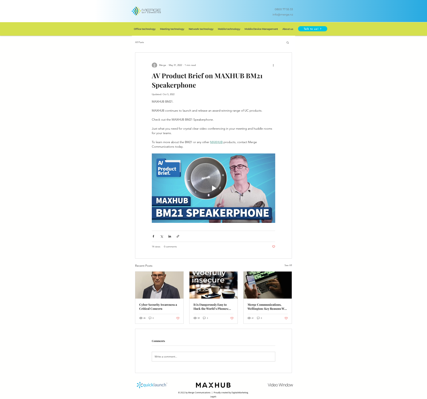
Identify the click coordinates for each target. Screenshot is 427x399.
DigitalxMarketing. (240, 392)
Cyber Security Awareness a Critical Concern (158, 307)
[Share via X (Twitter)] (161, 236)
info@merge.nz (283, 14)
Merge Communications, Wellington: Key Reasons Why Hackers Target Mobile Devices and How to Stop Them (268, 307)
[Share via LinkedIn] (169, 236)
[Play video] (213, 188)
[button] (312, 28)
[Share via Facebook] (153, 236)
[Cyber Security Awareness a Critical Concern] (159, 285)
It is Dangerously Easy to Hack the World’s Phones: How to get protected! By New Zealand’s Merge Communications (213, 307)
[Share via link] (177, 236)
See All (288, 265)
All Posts (139, 42)
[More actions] (273, 65)
